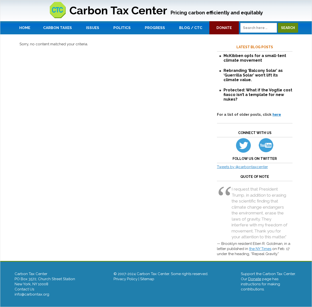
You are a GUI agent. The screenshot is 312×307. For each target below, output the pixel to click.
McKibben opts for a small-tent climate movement (255, 58)
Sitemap (147, 279)
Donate (254, 279)
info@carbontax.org (32, 294)
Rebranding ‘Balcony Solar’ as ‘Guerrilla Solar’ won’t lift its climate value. (253, 75)
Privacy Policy (125, 279)
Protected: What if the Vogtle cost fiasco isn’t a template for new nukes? (258, 95)
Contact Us (24, 289)
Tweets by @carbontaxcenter (242, 167)
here (277, 114)
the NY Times (260, 249)
